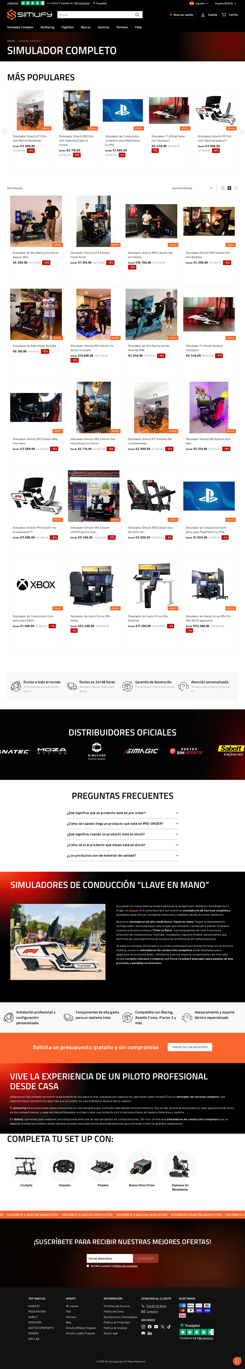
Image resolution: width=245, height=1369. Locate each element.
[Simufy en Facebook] (150, 1327)
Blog (68, 1322)
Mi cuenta (72, 1306)
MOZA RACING (36, 1311)
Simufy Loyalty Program (80, 1333)
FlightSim (68, 27)
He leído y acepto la (114, 1266)
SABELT (33, 1317)
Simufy (11, 40)
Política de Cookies (115, 1327)
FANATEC (34, 1306)
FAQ (68, 1311)
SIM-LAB (33, 1338)
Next (240, 131)
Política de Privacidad (117, 1322)
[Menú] (239, 1354)
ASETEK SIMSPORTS (40, 1327)
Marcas (86, 27)
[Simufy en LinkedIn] (150, 1333)
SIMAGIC (33, 1333)
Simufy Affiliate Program (81, 1327)
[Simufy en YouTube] (156, 1327)
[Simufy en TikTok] (169, 1327)
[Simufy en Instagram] (143, 1327)
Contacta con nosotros (190, 1047)
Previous (4, 131)
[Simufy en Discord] (143, 1333)
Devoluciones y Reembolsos (120, 1317)
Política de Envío (114, 1311)
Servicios (103, 27)
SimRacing (47, 27)
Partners (122, 27)
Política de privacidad (125, 1266)
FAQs (138, 27)
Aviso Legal (111, 1333)
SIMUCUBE (35, 1322)
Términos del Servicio (117, 1306)
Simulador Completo (20, 27)
